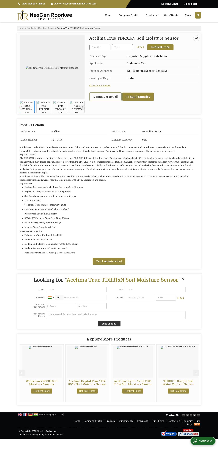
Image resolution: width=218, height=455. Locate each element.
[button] (33, 4)
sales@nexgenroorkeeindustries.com (75, 3)
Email (121, 289)
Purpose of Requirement (39, 306)
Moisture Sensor (46, 28)
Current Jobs (126, 421)
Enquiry (187, 421)
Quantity (119, 297)
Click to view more (99, 85)
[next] (82, 107)
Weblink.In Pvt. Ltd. (54, 434)
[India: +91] (50, 297)
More (188, 15)
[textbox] (122, 47)
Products (151, 15)
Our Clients (171, 15)
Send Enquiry (139, 96)
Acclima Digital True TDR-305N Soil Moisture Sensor (86, 383)
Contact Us (174, 421)
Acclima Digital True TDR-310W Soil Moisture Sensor (132, 383)
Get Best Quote (41, 391)
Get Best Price (160, 47)
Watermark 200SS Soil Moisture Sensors (40, 383)
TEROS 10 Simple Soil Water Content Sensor (177, 383)
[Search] (198, 15)
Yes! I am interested (109, 261)
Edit (141, 47)
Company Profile (129, 15)
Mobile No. (40, 297)
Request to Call (106, 96)
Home (108, 15)
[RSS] (197, 424)
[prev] (22, 107)
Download (142, 421)
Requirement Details (39, 315)
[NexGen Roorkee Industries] (44, 15)
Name (42, 289)
